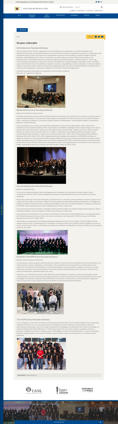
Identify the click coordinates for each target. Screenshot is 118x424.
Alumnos (73, 10)
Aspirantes (81, 10)
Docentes (90, 10)
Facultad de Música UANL (35, 9)
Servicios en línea (67, 7)
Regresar (23, 30)
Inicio (19, 15)
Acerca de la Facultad (32, 16)
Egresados (98, 10)
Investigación (74, 15)
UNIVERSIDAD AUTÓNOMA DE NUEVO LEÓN (35, 2)
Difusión (98, 15)
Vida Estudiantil (60, 15)
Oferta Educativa (47, 16)
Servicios (86, 15)
